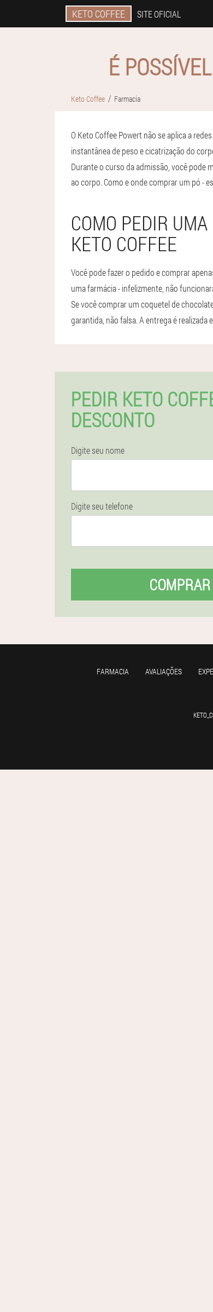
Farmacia (113, 671)
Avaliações (163, 671)
